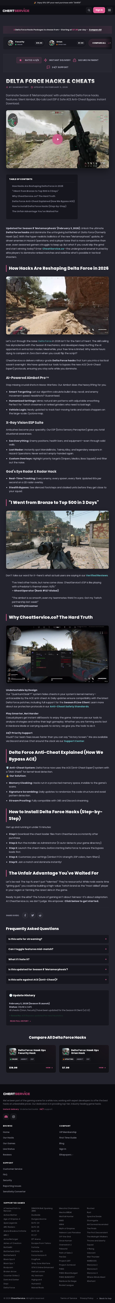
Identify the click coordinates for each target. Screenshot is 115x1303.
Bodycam (8, 1267)
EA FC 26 (35, 1231)
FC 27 (34, 1235)
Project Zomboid (67, 1265)
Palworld (63, 1248)
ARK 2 (6, 1235)
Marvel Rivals (37, 1287)
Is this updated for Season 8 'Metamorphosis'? (57, 969)
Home (6, 1132)
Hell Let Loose (38, 1271)
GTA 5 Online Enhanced (42, 1267)
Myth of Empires (67, 1228)
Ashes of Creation (12, 1243)
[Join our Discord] (6, 1117)
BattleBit (8, 1247)
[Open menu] (109, 10)
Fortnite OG (37, 1251)
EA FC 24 (35, 1223)
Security (7, 1180)
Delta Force (45, 341)
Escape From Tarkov (41, 1243)
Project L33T (65, 1261)
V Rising (90, 1248)
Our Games (9, 1143)
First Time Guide (68, 1137)
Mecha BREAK (65, 1212)
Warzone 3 (92, 1269)
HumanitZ (36, 1283)
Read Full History (19, 1021)
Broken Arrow (10, 1271)
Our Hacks (8, 1137)
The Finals (91, 1228)
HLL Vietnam (37, 1275)
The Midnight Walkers (97, 1236)
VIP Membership (68, 1132)
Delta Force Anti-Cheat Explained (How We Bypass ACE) (43, 201)
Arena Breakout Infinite (15, 1231)
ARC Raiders (9, 1227)
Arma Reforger (11, 1239)
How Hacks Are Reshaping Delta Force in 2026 (37, 186)
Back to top (105, 1298)
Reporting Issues (12, 1185)
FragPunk (35, 1259)
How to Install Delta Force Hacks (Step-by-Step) (39, 206)
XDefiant (91, 1281)
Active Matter (10, 1215)
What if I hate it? (57, 959)
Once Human (65, 1240)
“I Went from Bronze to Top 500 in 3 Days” (35, 191)
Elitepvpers (66, 1154)
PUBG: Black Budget (68, 1273)
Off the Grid (65, 1236)
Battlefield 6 (10, 1255)
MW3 (61, 1220)
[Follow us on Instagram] (13, 1117)
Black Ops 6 (9, 1259)
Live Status (9, 1148)
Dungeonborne (38, 1219)
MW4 (61, 1224)
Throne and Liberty (96, 1240)
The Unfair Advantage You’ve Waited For (35, 211)
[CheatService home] (16, 1093)
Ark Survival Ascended (97, 1224)
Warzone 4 (92, 1273)
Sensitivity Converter (14, 1191)
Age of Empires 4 (12, 1219)
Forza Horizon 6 (38, 1255)
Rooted (90, 1208)
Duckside (35, 1215)
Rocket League (66, 1285)
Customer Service (12, 1168)
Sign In (99, 10)
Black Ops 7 (9, 1263)
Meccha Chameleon (69, 1208)
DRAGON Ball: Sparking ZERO (42, 1209)
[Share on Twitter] (33, 915)
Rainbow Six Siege (68, 1281)
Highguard (36, 1279)
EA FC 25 (35, 1227)
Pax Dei (62, 1256)
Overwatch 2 (65, 1244)
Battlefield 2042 (12, 1251)
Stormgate (92, 1220)
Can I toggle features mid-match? (57, 949)
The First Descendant (97, 1232)
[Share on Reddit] (40, 915)
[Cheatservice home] (16, 10)
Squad (90, 1244)
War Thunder (93, 1256)
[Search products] (89, 10)
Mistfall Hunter (66, 1216)
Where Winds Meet (96, 1277)
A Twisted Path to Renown (12, 1209)
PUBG (61, 1269)
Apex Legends (10, 1223)
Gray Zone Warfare (40, 1263)
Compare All (95, 29)
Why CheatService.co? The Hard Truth (33, 196)
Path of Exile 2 (65, 1253)
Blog (61, 1143)
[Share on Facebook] (25, 915)
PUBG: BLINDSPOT (67, 1277)
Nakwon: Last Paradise (70, 1232)
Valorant (91, 1253)
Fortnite (35, 1247)
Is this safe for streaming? (57, 939)
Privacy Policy (86, 1298)
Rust (89, 1212)
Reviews (7, 1154)
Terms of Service (68, 1298)
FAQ (5, 1174)
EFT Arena (36, 1239)
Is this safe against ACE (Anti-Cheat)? (57, 979)
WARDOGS (92, 1261)
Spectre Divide (94, 1216)
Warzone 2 (92, 1265)
